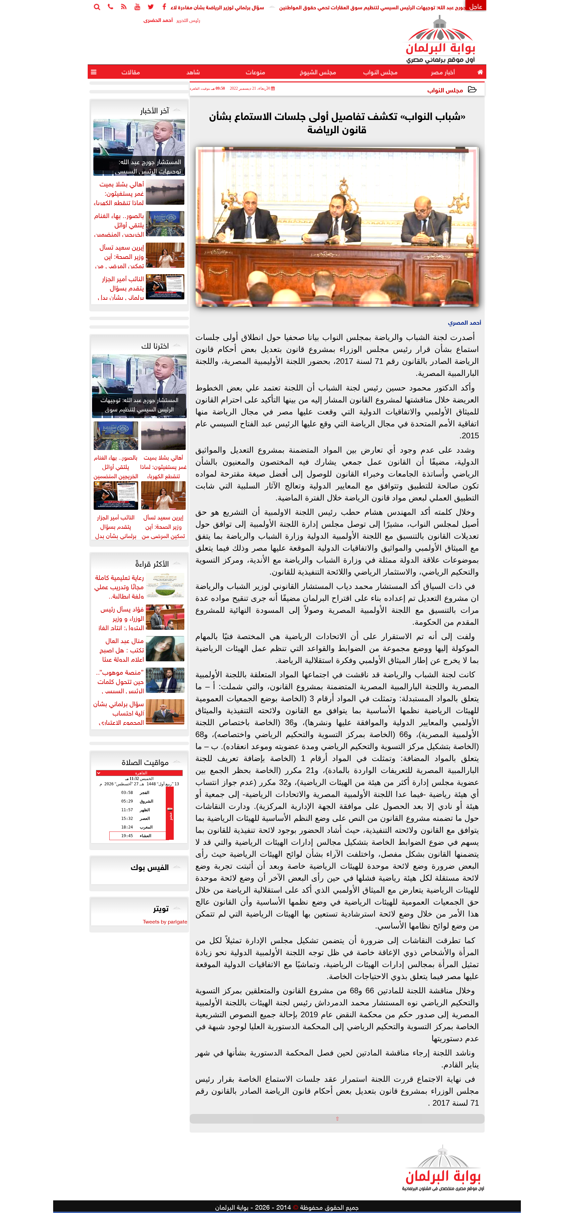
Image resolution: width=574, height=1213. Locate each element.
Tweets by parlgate (165, 921)
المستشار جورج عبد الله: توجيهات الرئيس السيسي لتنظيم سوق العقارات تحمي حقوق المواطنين (423, 6)
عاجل (475, 5)
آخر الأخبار (154, 109)
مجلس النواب (445, 89)
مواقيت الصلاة (145, 761)
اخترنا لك (155, 344)
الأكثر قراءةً (152, 562)
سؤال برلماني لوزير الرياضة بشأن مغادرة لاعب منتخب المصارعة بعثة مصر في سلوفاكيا (210, 6)
